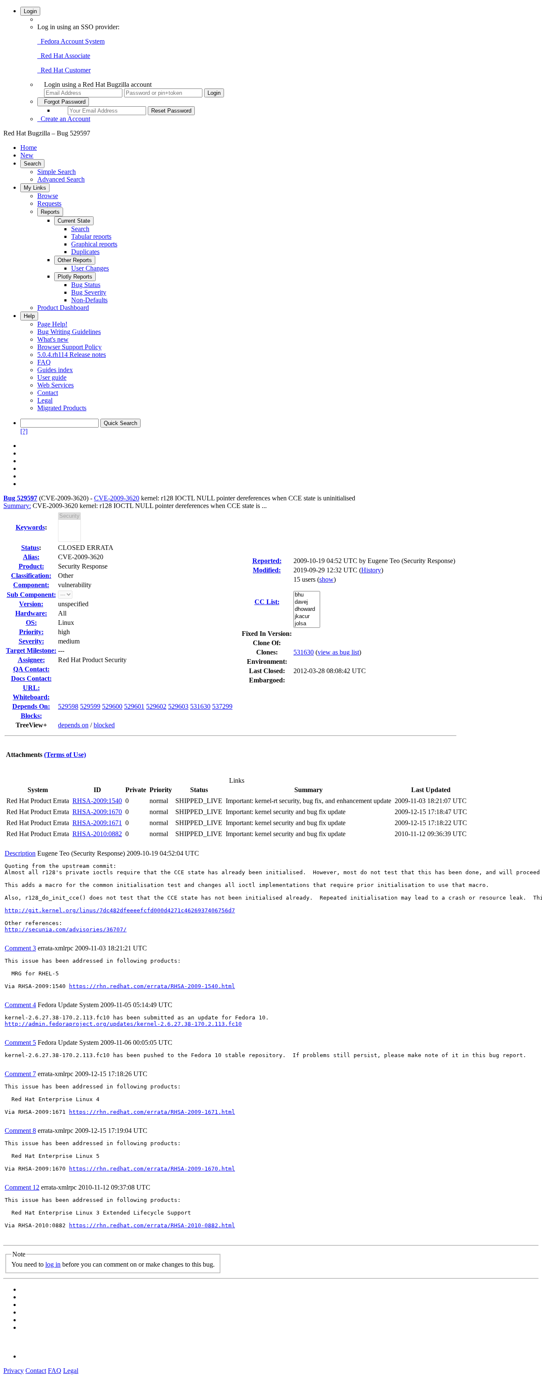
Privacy (13, 1370)
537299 (222, 706)
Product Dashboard (63, 307)
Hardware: (31, 613)
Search (32, 163)
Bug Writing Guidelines (69, 331)
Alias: (31, 557)
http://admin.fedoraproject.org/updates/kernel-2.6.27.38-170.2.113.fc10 (123, 1024)
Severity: (31, 641)
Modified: (267, 570)
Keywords (30, 527)
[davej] (307, 602)
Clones (266, 652)
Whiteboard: (31, 697)
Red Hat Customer (64, 70)
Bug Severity (88, 292)
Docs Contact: (31, 678)
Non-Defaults (89, 300)
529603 (178, 706)
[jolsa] (307, 623)
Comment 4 (20, 1004)
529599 (90, 706)
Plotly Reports (75, 276)
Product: (31, 566)
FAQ (44, 362)
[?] (24, 431)
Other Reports (75, 260)
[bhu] (307, 595)
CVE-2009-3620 (116, 498)
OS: (31, 622)
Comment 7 (20, 1073)
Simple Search (56, 171)
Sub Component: (31, 594)
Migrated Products (61, 407)
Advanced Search (61, 179)
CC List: (266, 601)
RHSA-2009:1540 (97, 800)
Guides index (55, 369)
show (326, 579)
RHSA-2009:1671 (97, 822)
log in (53, 1264)
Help (29, 316)
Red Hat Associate (63, 55)
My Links (35, 188)
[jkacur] (307, 616)
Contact (47, 392)
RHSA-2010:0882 (97, 833)
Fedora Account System (71, 41)
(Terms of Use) (65, 754)
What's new (53, 339)
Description (20, 853)
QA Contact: (31, 669)
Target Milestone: (31, 650)
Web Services (55, 385)
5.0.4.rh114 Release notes (71, 354)
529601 (134, 706)
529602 (156, 706)
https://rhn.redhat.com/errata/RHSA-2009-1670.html (152, 1168)
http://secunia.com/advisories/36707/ (66, 929)
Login (30, 11)
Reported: (267, 560)
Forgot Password (63, 102)
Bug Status (85, 284)
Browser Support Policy (69, 347)
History (371, 570)
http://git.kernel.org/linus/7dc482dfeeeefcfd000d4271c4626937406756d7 (120, 910)
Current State (74, 221)
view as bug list (338, 652)
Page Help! (52, 324)
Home (28, 147)
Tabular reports (91, 236)
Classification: (31, 575)
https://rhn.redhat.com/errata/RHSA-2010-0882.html (152, 1225)
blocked (104, 725)
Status (30, 547)
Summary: (17, 505)
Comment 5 (20, 1042)
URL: (31, 687)
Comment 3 (20, 948)
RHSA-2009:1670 (97, 811)
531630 (200, 706)
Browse (47, 195)
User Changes (90, 268)
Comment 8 (20, 1130)
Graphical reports (94, 244)
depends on (73, 725)
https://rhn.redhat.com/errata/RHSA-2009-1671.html (152, 1112)
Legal (45, 400)
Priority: (31, 631)
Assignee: (31, 659)
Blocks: (31, 715)
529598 (68, 706)
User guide (51, 377)
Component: (31, 584)
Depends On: (31, 706)
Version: (31, 604)
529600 (112, 706)
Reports (50, 212)
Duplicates (85, 251)
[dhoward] (307, 609)
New (26, 155)
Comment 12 (22, 1187)
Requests (49, 203)
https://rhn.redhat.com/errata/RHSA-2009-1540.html (152, 986)
